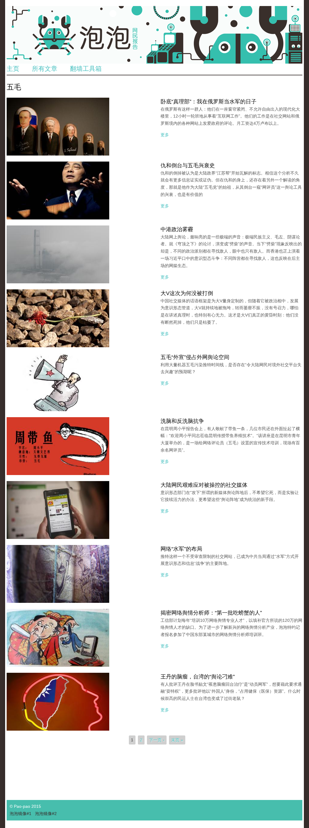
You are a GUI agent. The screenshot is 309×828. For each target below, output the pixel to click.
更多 (165, 134)
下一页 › (156, 740)
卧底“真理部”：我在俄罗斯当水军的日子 (208, 102)
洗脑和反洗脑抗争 (182, 421)
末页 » (177, 740)
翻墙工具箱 (86, 68)
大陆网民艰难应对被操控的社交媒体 (204, 485)
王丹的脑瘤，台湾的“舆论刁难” (198, 677)
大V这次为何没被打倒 (187, 293)
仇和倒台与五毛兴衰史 (188, 165)
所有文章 (44, 68)
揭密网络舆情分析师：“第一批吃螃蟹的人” (211, 613)
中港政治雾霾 (177, 229)
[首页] (154, 35)
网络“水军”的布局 (181, 549)
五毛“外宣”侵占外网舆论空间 (195, 357)
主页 (13, 68)
